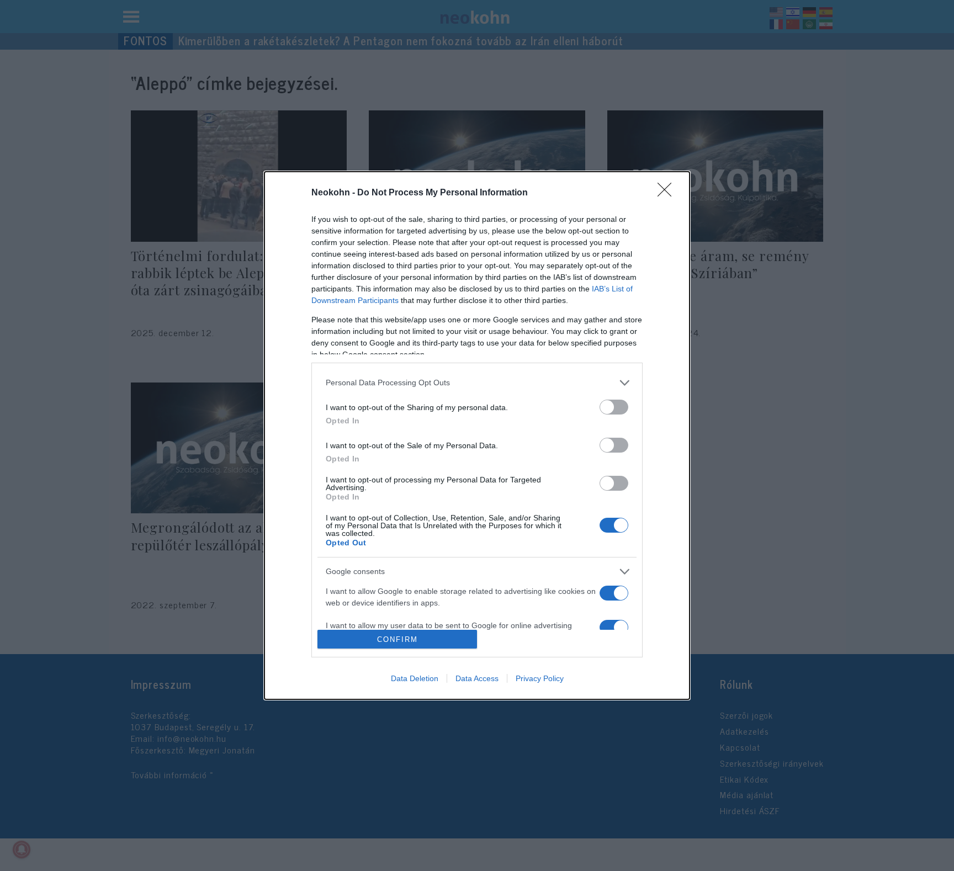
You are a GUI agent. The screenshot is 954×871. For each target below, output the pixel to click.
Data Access (477, 678)
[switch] (614, 407)
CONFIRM (397, 639)
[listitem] (477, 383)
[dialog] (477, 435)
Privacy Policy (540, 678)
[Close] (668, 193)
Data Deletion (414, 678)
